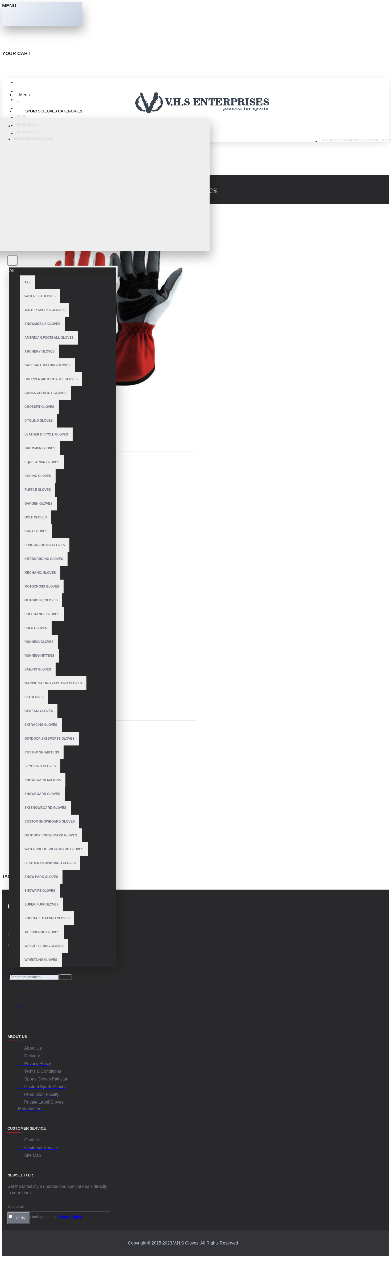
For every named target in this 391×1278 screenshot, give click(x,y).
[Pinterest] (23, 1016)
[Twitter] (23, 974)
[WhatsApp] (23, 1005)
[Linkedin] (23, 995)
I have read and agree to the (47, 1217)
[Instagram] (23, 984)
